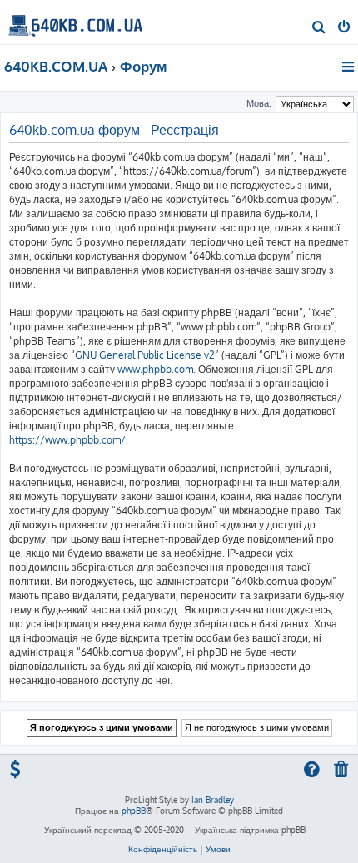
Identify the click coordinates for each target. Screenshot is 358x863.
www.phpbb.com (155, 369)
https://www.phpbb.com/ (67, 440)
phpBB (134, 811)
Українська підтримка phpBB (250, 830)
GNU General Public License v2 (145, 355)
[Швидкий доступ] (349, 67)
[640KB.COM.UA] (75, 21)
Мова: (258, 103)
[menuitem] (319, 28)
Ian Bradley (212, 800)
